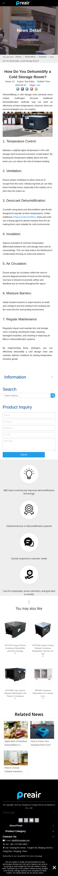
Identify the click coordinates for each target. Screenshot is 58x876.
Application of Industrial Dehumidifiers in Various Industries (16, 743)
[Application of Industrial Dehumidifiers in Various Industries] (16, 730)
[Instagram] (37, 820)
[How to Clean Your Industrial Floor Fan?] (42, 730)
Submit (23, 454)
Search (53, 395)
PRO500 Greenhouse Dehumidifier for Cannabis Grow (43, 693)
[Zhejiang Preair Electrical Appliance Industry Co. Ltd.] (29, 795)
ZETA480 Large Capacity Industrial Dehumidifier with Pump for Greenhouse (15, 693)
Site (38, 85)
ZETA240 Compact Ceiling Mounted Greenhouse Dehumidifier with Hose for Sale (43, 649)
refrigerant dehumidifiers (24, 217)
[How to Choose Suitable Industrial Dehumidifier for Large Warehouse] (16, 758)
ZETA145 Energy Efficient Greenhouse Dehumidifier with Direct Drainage (15, 648)
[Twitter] (26, 820)
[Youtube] (31, 820)
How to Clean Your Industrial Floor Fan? (41, 743)
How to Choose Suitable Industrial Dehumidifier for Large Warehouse (15, 770)
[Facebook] (20, 820)
